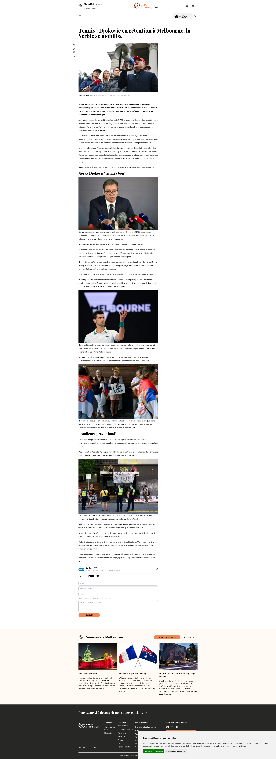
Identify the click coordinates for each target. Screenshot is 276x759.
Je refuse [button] (159, 751)
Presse (120, 740)
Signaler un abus (124, 747)
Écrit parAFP (83, 95)
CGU (119, 743)
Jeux (136, 743)
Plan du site (125, 755)
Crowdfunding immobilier (145, 727)
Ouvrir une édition (125, 729)
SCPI (137, 730)
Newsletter (108, 733)
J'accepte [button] (148, 751)
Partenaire (122, 733)
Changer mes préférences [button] (176, 751)
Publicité (121, 736)
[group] (190, 15)
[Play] (190, 16)
